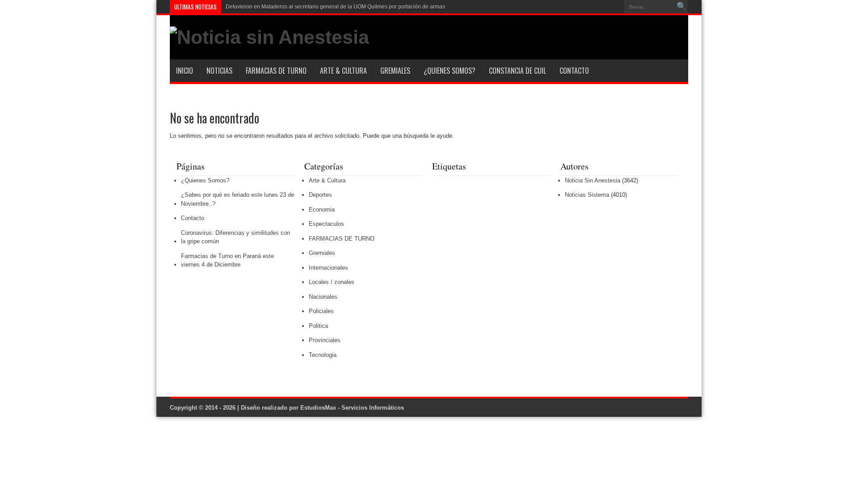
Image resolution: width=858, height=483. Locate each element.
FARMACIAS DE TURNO (276, 70)
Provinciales (325, 340)
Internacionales (328, 267)
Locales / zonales (331, 282)
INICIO (184, 70)
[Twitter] (613, 6)
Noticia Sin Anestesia (592, 180)
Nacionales (323, 296)
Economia (322, 209)
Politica (318, 325)
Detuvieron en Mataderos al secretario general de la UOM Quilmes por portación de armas (335, 7)
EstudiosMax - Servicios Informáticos (352, 407)
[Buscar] (681, 6)
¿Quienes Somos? (449, 70)
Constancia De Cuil (517, 70)
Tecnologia (322, 355)
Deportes (320, 194)
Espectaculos (326, 223)
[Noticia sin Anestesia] (269, 37)
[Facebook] (602, 6)
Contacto (574, 70)
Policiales (321, 311)
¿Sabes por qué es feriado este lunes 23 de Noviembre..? (237, 199)
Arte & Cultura (343, 70)
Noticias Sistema (587, 194)
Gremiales (395, 70)
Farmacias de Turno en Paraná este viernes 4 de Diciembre (227, 260)
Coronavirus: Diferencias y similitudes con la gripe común (235, 237)
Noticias (219, 70)
